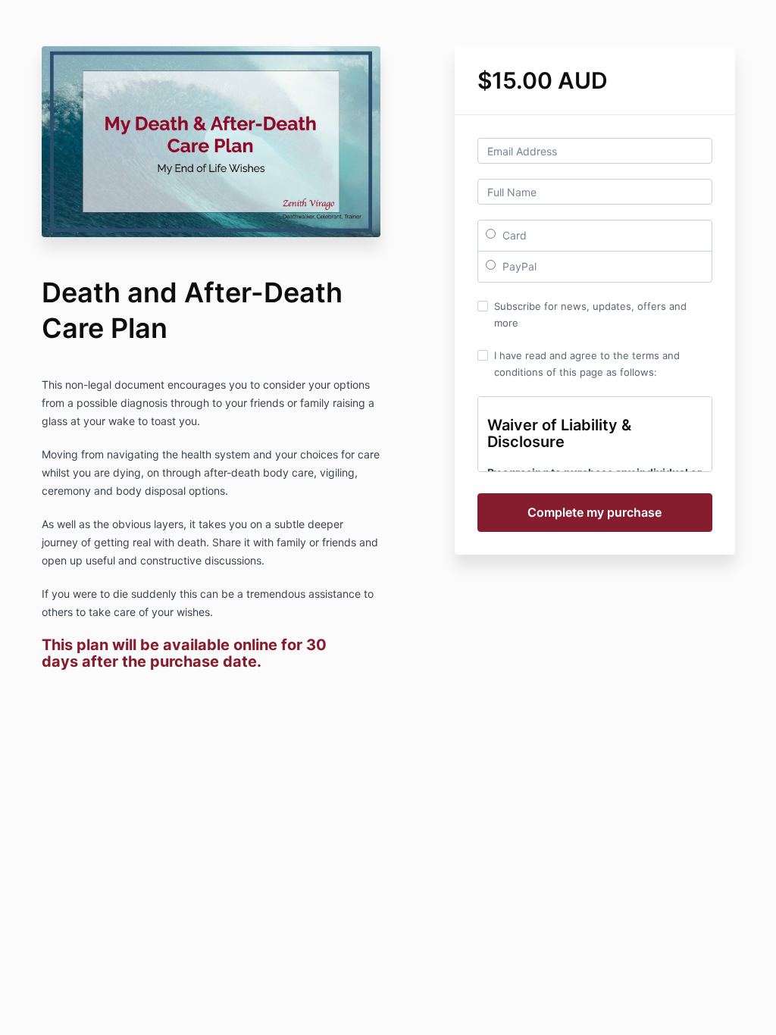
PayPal (518, 266)
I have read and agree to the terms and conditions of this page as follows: (587, 363)
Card (513, 235)
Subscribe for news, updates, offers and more (590, 314)
